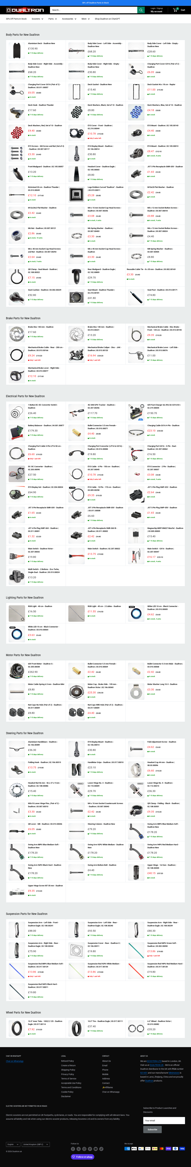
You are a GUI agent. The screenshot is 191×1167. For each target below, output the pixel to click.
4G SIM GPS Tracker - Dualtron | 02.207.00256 (101, 406)
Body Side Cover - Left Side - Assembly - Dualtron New (105, 44)
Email (104, 1065)
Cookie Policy (67, 1092)
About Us (106, 1061)
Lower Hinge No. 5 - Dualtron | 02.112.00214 (160, 784)
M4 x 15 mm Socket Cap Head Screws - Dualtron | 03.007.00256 (105, 209)
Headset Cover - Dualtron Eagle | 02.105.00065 (101, 168)
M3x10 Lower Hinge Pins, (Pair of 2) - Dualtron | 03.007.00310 (44, 804)
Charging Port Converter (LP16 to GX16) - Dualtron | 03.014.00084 (105, 447)
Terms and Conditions (71, 1087)
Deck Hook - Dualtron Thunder (41, 105)
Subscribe (152, 1129)
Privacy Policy (67, 1074)
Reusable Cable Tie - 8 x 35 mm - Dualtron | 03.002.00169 (151, 269)
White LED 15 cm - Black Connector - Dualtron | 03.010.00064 (43, 628)
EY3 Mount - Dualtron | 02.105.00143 (162, 125)
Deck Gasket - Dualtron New (100, 84)
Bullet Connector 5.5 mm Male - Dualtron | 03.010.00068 (165, 665)
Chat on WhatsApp (14, 1061)
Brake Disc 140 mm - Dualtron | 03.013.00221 (101, 328)
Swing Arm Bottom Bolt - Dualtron (102, 865)
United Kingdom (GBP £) (33, 1144)
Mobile (105, 1074)
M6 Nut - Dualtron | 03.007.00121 (42, 228)
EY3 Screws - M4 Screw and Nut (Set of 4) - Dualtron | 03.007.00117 (46, 147)
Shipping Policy (68, 1070)
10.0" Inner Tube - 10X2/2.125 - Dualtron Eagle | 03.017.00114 (45, 1022)
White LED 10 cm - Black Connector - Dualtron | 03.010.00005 (163, 607)
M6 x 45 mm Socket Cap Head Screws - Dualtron (105, 250)
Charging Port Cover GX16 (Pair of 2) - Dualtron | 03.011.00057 (44, 86)
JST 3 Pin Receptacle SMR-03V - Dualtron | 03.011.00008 (105, 509)
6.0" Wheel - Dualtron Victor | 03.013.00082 (159, 1022)
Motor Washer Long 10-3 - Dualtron (162, 684)
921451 (143, 1073)
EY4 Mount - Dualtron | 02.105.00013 (162, 146)
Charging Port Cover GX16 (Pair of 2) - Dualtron (163, 65)
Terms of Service (68, 1078)
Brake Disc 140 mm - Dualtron (40, 327)
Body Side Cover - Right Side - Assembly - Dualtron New (46, 65)
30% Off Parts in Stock (16, 19)
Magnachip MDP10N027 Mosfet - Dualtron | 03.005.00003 (165, 529)
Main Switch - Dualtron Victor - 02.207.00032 (41, 550)
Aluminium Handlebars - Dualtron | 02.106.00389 (42, 743)
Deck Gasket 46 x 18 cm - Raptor (161, 84)
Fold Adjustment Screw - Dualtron (161, 742)
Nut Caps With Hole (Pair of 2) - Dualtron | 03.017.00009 (105, 706)
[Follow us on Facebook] (73, 1149)
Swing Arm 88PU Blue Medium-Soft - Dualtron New (163, 825)
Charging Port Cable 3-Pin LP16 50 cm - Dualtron (45, 447)
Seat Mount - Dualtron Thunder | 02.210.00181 (101, 291)
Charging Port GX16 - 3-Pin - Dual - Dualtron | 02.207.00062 (162, 447)
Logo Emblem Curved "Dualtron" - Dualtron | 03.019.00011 (105, 188)
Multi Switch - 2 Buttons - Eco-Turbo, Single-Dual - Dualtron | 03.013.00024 (44, 570)
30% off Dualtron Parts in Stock (95, 3)
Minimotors (174, 1073)
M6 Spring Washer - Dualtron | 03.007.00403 (100, 229)
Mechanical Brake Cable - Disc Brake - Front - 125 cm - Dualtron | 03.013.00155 (164, 328)
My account (156, 11)
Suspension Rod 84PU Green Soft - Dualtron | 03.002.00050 (162, 944)
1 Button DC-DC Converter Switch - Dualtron (43, 406)
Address (106, 1078)
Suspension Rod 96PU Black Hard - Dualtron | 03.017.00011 (43, 985)
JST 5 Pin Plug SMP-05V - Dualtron (162, 507)
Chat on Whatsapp (111, 1092)
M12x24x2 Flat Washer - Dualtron (42, 208)
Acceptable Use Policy (71, 1083)
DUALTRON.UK (157, 1065)
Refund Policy (67, 1061)
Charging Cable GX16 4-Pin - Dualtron (163, 425)
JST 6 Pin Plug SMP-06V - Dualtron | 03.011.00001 (43, 529)
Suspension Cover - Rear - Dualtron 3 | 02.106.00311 (104, 944)
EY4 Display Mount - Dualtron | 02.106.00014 (100, 147)
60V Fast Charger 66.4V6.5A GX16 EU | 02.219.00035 (164, 406)
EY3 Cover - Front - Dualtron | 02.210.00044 (100, 127)
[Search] (141, 10)
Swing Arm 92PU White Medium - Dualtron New (106, 846)
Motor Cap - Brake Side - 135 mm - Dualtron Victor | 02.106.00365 (102, 685)
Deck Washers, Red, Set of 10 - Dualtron (45, 125)
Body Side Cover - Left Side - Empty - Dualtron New (163, 44)
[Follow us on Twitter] (79, 1149)
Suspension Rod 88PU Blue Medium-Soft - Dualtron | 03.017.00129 (46, 965)
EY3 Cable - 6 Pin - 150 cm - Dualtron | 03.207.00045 (104, 468)
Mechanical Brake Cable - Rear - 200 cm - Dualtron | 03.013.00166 (46, 348)
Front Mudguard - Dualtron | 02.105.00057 (45, 166)
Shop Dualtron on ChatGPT (107, 19)
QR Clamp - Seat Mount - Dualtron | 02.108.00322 (43, 270)
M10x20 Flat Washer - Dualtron (160, 187)
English (11, 1144)
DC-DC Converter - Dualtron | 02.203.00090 (40, 468)
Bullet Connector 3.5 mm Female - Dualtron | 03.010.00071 (102, 427)
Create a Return (68, 1065)
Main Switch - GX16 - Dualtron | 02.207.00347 (160, 550)
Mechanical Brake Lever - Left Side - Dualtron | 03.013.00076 (163, 348)
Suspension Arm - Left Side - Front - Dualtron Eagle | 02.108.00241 (43, 924)
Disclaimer (66, 1096)
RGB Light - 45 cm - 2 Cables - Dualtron (104, 606)
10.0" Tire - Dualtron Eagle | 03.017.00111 (105, 1021)
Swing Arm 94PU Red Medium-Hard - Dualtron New (163, 846)
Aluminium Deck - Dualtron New (41, 43)
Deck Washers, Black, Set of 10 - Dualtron (105, 105)
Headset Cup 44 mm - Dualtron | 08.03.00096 (160, 763)
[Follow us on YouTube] (96, 1149)
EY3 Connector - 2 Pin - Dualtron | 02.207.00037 (161, 468)
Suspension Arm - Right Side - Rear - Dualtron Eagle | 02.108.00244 (43, 944)
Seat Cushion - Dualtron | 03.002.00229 (44, 290)
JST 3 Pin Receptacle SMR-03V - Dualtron (165, 166)
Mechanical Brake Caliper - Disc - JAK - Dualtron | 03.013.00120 (104, 348)
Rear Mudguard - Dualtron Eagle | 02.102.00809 (102, 270)
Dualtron (149, 1081)
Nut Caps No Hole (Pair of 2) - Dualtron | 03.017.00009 (45, 706)
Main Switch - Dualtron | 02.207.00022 (104, 549)
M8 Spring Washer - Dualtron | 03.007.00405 (160, 250)
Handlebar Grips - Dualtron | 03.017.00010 (105, 762)
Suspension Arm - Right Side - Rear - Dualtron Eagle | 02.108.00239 (163, 924)
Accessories (67, 19)
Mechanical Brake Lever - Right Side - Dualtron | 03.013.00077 (44, 369)
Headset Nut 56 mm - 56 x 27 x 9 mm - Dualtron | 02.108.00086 (44, 784)
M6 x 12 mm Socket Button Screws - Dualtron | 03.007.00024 (162, 229)
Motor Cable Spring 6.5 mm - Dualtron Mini (46, 684)
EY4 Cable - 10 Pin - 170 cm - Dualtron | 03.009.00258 (104, 488)
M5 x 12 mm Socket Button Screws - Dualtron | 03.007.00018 (162, 209)
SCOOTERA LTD (154, 1061)
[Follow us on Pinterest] (90, 1149)
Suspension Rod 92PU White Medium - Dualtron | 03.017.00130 (104, 965)
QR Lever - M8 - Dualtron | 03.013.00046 (45, 824)
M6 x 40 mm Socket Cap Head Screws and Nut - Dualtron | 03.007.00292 (44, 250)
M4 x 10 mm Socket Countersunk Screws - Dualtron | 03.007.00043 (105, 804)
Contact (106, 1083)
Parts (51, 19)
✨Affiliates (107, 1087)
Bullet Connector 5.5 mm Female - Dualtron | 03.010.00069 (102, 665)
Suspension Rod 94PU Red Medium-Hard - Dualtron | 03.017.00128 (165, 965)
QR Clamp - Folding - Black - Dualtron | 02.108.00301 (163, 804)
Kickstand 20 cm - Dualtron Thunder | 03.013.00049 (44, 188)
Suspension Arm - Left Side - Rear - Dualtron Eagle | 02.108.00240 (103, 924)
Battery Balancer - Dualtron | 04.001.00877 (46, 425)
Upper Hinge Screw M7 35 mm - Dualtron (45, 886)
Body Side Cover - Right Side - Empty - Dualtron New (104, 65)
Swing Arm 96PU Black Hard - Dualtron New (44, 866)
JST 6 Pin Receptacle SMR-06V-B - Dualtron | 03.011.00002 (102, 529)
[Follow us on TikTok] (101, 1149)
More (84, 19)
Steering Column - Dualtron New (101, 824)
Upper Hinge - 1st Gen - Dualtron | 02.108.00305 (161, 866)
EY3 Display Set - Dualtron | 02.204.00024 (45, 487)
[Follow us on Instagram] (84, 1149)
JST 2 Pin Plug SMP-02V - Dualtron (162, 487)
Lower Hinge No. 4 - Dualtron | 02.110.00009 (100, 784)
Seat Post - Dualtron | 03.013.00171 (162, 290)
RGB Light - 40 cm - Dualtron (40, 606)
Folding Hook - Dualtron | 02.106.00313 (44, 762)
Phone (105, 1070)
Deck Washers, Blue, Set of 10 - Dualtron (164, 105)
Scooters (36, 19)
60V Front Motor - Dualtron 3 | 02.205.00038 (40, 665)
